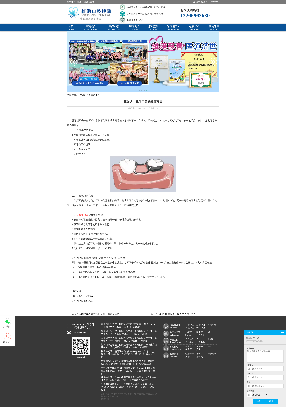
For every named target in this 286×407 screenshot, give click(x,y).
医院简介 (91, 27)
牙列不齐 (200, 335)
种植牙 (114, 394)
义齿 (198, 349)
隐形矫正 (200, 332)
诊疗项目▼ (173, 27)
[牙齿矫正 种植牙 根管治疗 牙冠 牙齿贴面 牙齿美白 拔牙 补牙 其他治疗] (268, 394)
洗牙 (198, 339)
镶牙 (210, 346)
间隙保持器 (82, 215)
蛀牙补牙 (189, 354)
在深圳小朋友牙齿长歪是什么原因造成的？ (99, 314)
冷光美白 (189, 339)
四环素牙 (189, 342)
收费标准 (194, 27)
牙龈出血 (212, 354)
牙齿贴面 (200, 342)
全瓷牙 (188, 346)
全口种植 (200, 328)
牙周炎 (199, 357)
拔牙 (187, 357)
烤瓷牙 (188, 349)
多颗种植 (189, 328)
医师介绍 (113, 27)
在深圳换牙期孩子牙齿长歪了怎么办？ (176, 314)
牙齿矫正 (81, 95)
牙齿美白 (150, 394)
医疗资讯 (134, 27)
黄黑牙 (211, 339)
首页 (71, 27)
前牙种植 (189, 325)
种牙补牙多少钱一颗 (127, 394)
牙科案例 (153, 27)
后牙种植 (200, 325)
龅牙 (210, 332)
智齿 (198, 354)
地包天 (188, 335)
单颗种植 (212, 325)
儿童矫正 (93, 95)
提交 (259, 401)
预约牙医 (214, 27)
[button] (139, 90)
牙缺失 (199, 346)
